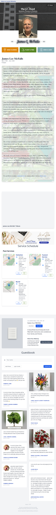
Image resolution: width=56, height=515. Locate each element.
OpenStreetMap (29, 511)
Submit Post (48, 366)
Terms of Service (32, 508)
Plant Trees (24, 273)
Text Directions (18, 273)
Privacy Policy (24, 508)
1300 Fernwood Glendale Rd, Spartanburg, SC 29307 (22, 298)
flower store (43, 176)
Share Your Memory (46, 342)
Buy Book (39, 326)
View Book (31, 326)
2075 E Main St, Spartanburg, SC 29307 (22, 269)
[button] (9, 258)
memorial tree (21, 176)
